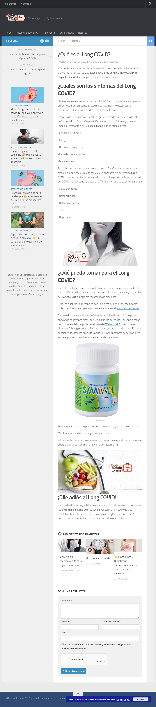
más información (122, 699)
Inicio (9, 32)
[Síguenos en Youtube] (47, 41)
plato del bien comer (127, 308)
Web (63, 632)
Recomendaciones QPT (28, 32)
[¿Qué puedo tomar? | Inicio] (15, 17)
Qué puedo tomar (69, 41)
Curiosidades (67, 32)
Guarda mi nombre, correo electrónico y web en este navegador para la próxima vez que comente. (97, 646)
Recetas (82, 32)
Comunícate (10, 3)
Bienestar (50, 32)
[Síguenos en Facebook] (42, 41)
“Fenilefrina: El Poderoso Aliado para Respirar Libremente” (70, 561)
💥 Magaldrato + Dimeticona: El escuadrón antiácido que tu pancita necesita (125, 565)
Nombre (65, 621)
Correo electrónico (111, 621)
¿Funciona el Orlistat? (98, 558)
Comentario (67, 600)
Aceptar (140, 699)
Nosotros (26, 3)
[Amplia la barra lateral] (150, 41)
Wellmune (111, 324)
